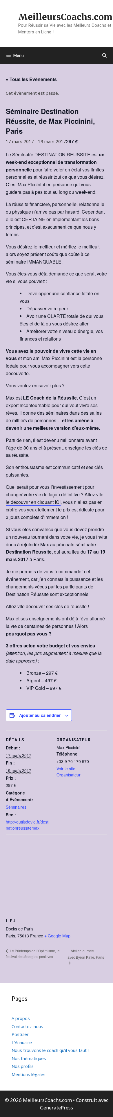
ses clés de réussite (66, 606)
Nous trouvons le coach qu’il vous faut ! (50, 1050)
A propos (21, 1018)
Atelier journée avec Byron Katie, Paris (86, 954)
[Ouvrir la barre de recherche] (104, 55)
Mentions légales (28, 1074)
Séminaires (16, 807)
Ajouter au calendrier (40, 715)
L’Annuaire (22, 1042)
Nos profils (23, 1066)
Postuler (20, 1034)
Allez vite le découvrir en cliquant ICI (54, 498)
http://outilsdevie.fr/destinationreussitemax (27, 825)
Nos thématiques (29, 1058)
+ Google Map (57, 936)
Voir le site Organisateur (69, 772)
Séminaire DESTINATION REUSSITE (51, 154)
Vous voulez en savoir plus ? (35, 385)
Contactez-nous (27, 1026)
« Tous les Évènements (31, 79)
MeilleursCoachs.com (65, 16)
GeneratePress (56, 1107)
